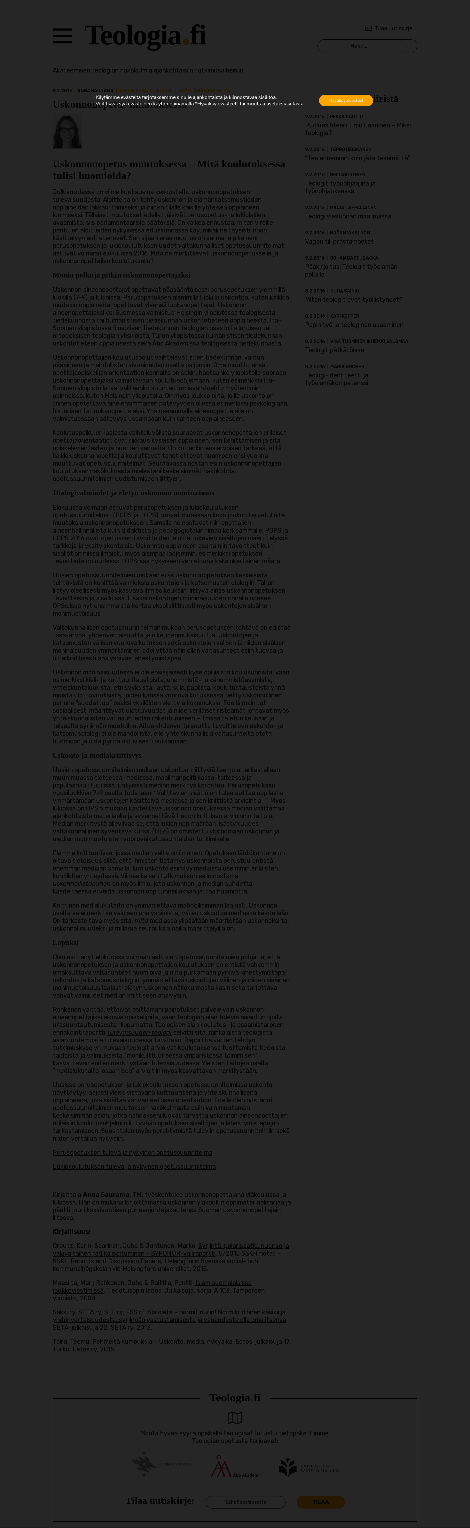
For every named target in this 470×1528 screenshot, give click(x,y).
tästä (298, 104)
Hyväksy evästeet (346, 100)
